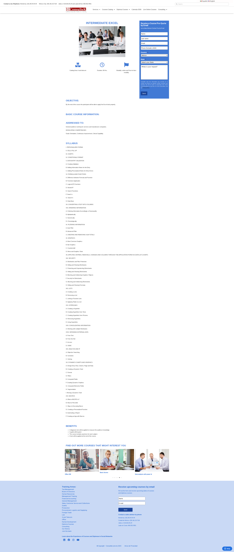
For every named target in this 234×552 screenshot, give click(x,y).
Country (144, 52)
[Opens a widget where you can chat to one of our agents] (227, 549)
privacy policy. (146, 87)
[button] (66, 462)
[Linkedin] (64, 540)
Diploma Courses (122, 9)
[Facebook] (69, 540)
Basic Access (104, 472)
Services (95, 9)
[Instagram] (73, 540)
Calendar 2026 (136, 9)
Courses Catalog (107, 9)
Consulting (161, 9)
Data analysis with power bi (143, 474)
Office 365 (68, 474)
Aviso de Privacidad (131, 546)
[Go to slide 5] (119, 477)
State (143, 59)
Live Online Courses (149, 9)
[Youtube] (78, 540)
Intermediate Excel (102, 23)
